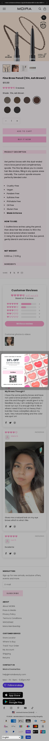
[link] (13, 379)
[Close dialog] (46, 355)
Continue (13, 372)
